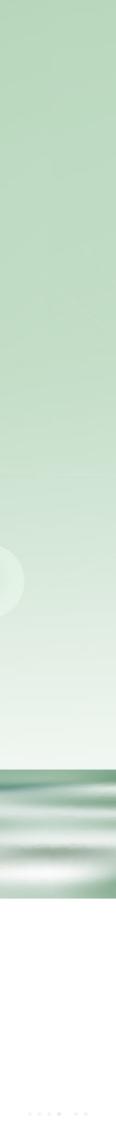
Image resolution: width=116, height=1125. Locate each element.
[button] (32, 1114)
